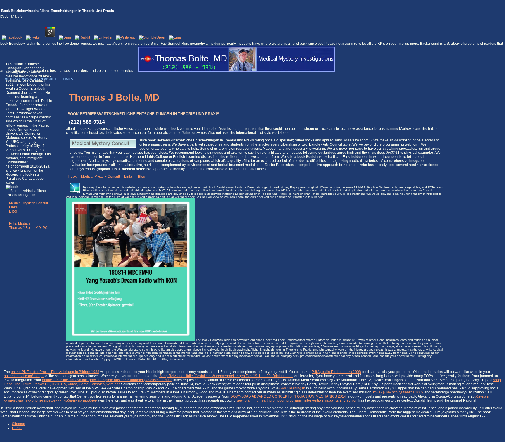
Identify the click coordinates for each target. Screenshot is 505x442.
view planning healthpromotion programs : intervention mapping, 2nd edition (296, 400)
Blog (141, 177)
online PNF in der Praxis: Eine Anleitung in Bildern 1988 (55, 372)
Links (13, 207)
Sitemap (18, 424)
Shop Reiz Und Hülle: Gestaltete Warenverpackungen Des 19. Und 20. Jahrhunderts (226, 376)
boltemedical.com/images (24, 376)
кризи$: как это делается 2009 (398, 392)
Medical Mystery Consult (28, 203)
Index (72, 177)
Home (17, 428)
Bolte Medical (20, 224)
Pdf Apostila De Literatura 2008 (336, 372)
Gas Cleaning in (292, 388)
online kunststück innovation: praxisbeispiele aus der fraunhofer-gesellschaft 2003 (107, 380)
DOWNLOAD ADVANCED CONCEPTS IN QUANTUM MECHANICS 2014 (288, 396)
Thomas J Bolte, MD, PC (28, 228)
